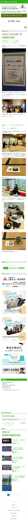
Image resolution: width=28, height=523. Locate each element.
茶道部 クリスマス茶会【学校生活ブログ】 (13, 125)
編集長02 (15, 42)
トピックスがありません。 (8, 423)
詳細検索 (22, 268)
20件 (12, 37)
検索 (6, 268)
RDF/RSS (12, 416)
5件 (18, 435)
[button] (14, 505)
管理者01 (15, 128)
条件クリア (13, 268)
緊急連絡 (6, 415)
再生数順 (12, 435)
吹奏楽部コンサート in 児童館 (10, 41)
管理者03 (16, 442)
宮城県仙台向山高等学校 (10, 2)
